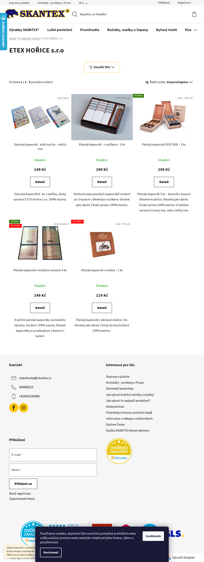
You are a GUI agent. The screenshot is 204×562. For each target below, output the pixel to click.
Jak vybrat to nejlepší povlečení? (128, 401)
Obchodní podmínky (119, 388)
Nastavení (50, 552)
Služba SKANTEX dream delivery (127, 430)
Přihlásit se (23, 484)
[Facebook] (13, 407)
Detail (40, 182)
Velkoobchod (115, 406)
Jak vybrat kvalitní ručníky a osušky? (130, 395)
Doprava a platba (19, 3)
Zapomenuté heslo (22, 499)
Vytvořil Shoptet (183, 557)
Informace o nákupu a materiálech (129, 418)
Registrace (184, 3)
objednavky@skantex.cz (35, 378)
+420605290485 (29, 396)
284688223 (26, 387)
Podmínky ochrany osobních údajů (129, 412)
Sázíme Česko (115, 424)
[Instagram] (23, 407)
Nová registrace (20, 493)
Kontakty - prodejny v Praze (54, 3)
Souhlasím (153, 536)
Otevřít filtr (102, 67)
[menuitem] (24, 30)
